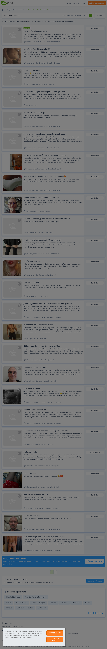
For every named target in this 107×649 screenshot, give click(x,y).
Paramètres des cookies (55, 639)
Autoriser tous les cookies (55, 633)
